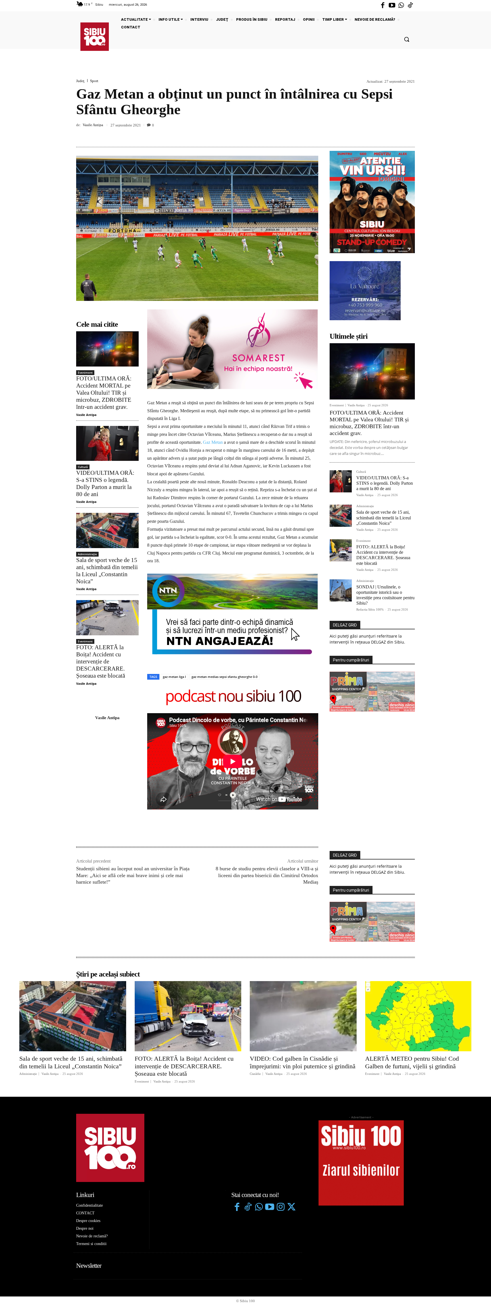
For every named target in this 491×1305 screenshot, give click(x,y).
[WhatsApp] (409, 133)
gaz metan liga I (174, 677)
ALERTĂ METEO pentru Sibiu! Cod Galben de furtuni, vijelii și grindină (412, 1062)
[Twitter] (291, 1207)
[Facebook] (382, 5)
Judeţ (80, 81)
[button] (406, 39)
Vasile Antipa (93, 125)
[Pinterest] (396, 133)
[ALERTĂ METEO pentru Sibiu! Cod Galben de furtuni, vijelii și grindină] (418, 1016)
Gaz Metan (213, 442)
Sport (94, 81)
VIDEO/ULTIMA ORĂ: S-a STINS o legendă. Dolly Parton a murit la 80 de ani (105, 483)
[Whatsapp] (401, 5)
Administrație (87, 554)
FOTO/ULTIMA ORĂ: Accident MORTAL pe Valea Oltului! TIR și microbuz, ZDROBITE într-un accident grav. (104, 393)
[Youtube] (391, 5)
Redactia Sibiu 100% (370, 609)
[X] (383, 133)
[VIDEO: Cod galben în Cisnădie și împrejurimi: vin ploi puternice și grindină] (303, 1016)
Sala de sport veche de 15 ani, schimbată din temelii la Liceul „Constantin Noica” (107, 571)
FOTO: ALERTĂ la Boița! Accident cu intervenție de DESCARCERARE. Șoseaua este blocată (100, 661)
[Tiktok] (410, 5)
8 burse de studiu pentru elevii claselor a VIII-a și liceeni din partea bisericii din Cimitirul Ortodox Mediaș (267, 875)
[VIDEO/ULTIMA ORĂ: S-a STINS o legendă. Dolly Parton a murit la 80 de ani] (107, 443)
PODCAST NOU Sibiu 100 (233, 697)
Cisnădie (255, 1073)
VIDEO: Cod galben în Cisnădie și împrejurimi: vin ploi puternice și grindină (302, 1062)
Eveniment (85, 372)
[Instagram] (280, 1207)
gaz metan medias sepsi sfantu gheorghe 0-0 (224, 677)
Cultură (83, 467)
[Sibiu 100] (94, 36)
